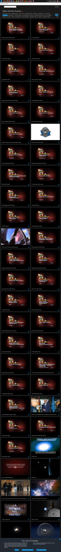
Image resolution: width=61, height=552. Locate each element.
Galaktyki (32, 15)
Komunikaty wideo (46, 16)
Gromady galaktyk (38, 15)
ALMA (20, 13)
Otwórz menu (5, 3)
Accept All (16, 549)
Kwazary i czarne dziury (16, 16)
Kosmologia (41, 13)
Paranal (4, 16)
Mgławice (49, 15)
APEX (23, 13)
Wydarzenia (5, 15)
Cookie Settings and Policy (41, 549)
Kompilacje (35, 13)
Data (57, 16)
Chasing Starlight (28, 13)
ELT (45, 13)
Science (50, 1)
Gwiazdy (40, 16)
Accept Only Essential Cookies (27, 549)
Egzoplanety (11, 15)
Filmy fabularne (18, 15)
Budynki (8, 16)
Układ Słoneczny (25, 16)
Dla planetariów (25, 15)
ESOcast (48, 13)
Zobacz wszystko (6, 13)
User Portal (54, 1)
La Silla (44, 15)
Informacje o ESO (14, 13)
